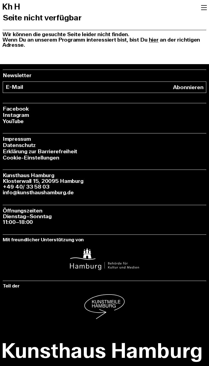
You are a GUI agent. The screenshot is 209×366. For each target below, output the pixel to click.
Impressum (17, 139)
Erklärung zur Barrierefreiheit (40, 151)
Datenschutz (19, 145)
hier (154, 39)
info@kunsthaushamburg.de (38, 192)
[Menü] (204, 7)
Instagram (16, 115)
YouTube (13, 121)
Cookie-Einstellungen (31, 158)
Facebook (16, 109)
